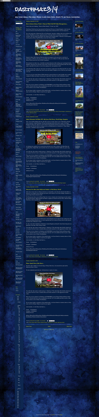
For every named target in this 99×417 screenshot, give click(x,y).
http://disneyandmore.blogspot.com (79, 163)
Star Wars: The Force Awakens (18, 223)
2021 (18, 391)
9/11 (16, 31)
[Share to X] (51, 109)
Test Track (18, 232)
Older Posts (69, 326)
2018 (18, 396)
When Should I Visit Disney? (18, 282)
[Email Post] (47, 109)
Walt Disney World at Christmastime (19, 268)
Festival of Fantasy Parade (19, 116)
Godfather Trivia (19, 135)
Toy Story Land (18, 258)
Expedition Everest (18, 111)
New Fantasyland (19, 179)
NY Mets (17, 182)
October (19, 302)
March (19, 385)
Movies (17, 173)
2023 (18, 298)
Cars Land (18, 44)
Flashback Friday (19, 121)
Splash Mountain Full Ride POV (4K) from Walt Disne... (19, 333)
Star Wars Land (18, 219)
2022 (18, 299)
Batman (17, 33)
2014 (18, 402)
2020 (18, 393)
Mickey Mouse (18, 159)
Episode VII (18, 109)
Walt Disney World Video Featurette (19, 279)
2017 (18, 397)
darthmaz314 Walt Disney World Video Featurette (38, 111)
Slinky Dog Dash (19, 204)
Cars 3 (17, 42)
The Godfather (18, 237)
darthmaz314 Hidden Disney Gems (18, 62)
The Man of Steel (19, 251)
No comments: (42, 109)
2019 (18, 394)
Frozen (17, 124)
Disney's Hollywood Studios (42, 322)
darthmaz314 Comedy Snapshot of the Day (19, 51)
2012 (18, 405)
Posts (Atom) (51, 329)
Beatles (17, 38)
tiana (17, 254)
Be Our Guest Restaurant (18, 36)
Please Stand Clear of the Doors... (35, 263)
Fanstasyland (18, 113)
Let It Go (17, 146)
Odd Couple (18, 184)
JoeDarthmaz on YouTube (46, 256)
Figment (17, 119)
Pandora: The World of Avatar (18, 190)
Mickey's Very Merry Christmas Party (19, 165)
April (19, 382)
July (19, 378)
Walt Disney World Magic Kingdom (59, 182)
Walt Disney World (33, 112)
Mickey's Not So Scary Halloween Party (19, 162)
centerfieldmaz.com (78, 144)
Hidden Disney (18, 140)
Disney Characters (18, 76)
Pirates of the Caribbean (18, 194)
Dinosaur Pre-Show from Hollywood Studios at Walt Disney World (43, 189)
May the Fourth (18, 156)
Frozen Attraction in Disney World (19, 126)
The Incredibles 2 (19, 242)
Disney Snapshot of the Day (19, 82)
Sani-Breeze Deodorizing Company (77, 147)
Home (49, 326)
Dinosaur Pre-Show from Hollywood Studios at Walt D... (19, 353)
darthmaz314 (36, 9)
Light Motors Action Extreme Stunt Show (18, 149)
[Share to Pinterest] (53, 109)
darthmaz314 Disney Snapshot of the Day (19, 58)
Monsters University (17, 169)
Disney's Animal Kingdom (60, 111)
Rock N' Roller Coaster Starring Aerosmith (19, 198)
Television (17, 230)
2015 (18, 400)
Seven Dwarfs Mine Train (18, 202)
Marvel (17, 154)
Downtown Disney (19, 96)
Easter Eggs (18, 99)
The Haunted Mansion (18, 240)
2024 (18, 296)
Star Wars (17, 217)
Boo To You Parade (18, 40)
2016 (18, 399)
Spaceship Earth (19, 209)
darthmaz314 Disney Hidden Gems (18, 55)
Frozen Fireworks (19, 129)
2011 (18, 407)
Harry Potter (18, 138)
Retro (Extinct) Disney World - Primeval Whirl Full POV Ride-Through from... (47, 24)
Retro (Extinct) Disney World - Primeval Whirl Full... (19, 315)
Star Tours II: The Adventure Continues (19, 214)
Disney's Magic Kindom (41, 182)
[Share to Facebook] (52, 109)
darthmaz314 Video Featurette (19, 66)
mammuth (53, 414)
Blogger (61, 414)
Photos (17, 290)
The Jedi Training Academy (19, 245)
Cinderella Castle (19, 46)
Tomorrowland (18, 256)
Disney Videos (52, 111)
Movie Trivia (18, 171)
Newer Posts (29, 326)
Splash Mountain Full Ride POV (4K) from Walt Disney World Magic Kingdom (47, 119)
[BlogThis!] (50, 109)
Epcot (17, 101)
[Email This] (49, 109)
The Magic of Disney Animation (19, 248)
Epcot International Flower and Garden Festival (19, 105)
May (19, 380)
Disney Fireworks (19, 78)
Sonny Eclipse (18, 207)
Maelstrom (18, 152)
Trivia (17, 261)
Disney (48, 111)
